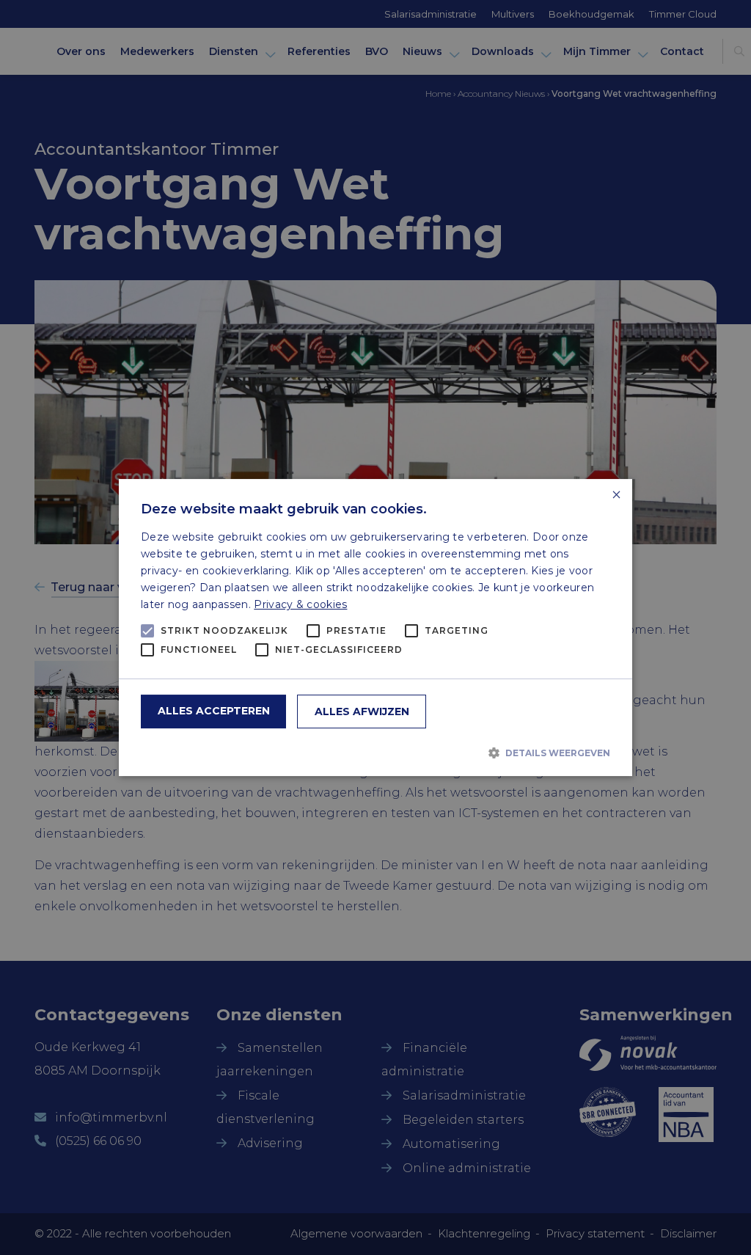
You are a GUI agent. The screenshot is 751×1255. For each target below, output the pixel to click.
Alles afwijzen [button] (362, 711)
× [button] (615, 495)
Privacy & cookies (300, 604)
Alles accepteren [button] (214, 710)
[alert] (375, 627)
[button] (375, 752)
